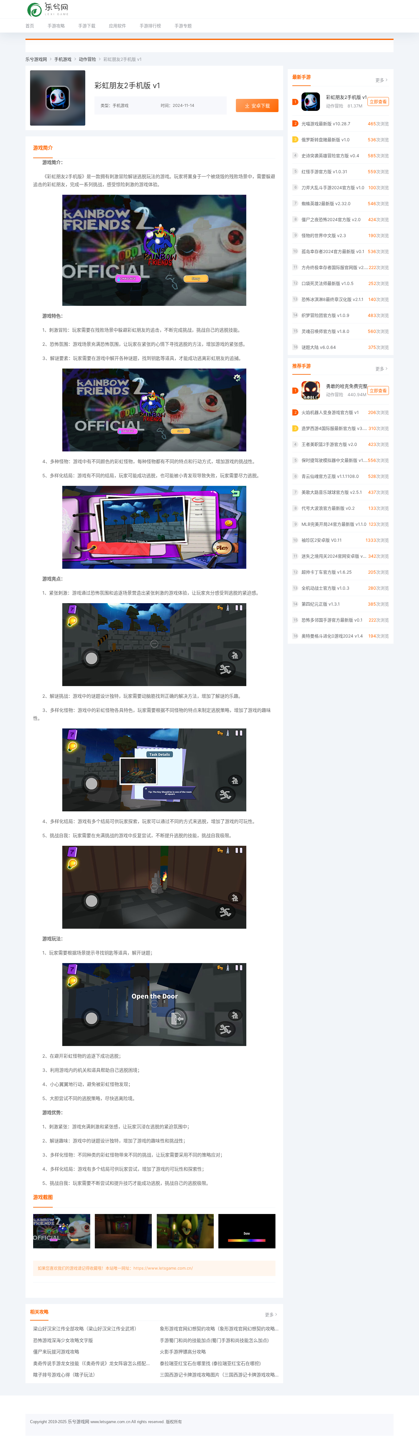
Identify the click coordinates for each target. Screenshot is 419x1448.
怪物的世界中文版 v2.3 (324, 235)
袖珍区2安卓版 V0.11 (322, 540)
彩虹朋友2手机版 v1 (346, 97)
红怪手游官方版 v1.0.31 (324, 171)
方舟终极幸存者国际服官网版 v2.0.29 (335, 267)
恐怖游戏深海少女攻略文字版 (63, 1340)
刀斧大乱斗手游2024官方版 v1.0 (333, 187)
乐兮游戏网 (36, 59)
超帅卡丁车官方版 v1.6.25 (327, 572)
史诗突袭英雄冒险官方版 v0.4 (330, 155)
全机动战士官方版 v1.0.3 (325, 588)
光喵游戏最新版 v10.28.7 (326, 123)
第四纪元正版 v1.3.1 (321, 604)
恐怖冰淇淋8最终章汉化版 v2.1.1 (332, 299)
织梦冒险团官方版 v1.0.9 (325, 315)
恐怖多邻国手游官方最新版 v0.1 (332, 620)
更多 (269, 1314)
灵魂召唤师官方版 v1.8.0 (325, 331)
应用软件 (117, 25)
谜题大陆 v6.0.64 (319, 347)
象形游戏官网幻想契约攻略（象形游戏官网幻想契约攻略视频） (219, 1329)
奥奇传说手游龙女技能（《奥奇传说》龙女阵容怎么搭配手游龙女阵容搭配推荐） (92, 1363)
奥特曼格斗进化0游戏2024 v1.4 (332, 635)
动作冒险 (87, 59)
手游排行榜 (150, 25)
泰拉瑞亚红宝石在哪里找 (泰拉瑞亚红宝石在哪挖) (210, 1363)
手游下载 (86, 25)
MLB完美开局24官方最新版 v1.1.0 (334, 524)
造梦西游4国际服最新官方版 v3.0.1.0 (335, 428)
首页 (29, 25)
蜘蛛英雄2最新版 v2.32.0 (326, 203)
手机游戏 (62, 59)
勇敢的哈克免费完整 (346, 386)
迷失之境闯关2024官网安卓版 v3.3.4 (335, 556)
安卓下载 (261, 106)
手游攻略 (56, 25)
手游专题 (183, 25)
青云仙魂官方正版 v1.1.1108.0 (330, 476)
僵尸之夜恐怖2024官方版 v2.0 (331, 219)
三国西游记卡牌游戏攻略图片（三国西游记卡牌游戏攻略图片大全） (219, 1375)
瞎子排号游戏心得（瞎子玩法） (65, 1375)
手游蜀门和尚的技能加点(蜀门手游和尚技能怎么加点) (214, 1340)
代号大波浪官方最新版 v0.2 (328, 508)
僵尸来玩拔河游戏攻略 (56, 1352)
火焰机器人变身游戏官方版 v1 (330, 412)
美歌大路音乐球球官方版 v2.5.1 (332, 492)
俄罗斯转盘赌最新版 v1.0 (326, 139)
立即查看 (378, 101)
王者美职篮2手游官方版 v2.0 (329, 444)
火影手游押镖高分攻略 (183, 1352)
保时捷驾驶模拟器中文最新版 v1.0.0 (335, 460)
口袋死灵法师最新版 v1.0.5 (328, 283)
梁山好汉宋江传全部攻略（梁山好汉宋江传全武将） (86, 1329)
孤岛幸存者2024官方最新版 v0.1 (333, 251)
